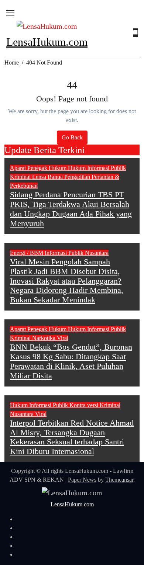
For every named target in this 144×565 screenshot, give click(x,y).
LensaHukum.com (47, 42)
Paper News (82, 479)
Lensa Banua (48, 177)
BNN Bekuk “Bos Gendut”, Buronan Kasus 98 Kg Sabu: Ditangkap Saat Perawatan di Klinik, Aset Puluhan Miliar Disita (71, 361)
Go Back (72, 137)
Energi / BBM (27, 253)
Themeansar (119, 479)
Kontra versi (84, 405)
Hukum (77, 168)
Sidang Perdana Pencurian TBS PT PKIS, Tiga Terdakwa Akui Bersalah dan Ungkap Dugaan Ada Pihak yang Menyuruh (71, 209)
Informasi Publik (106, 168)
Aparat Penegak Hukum (39, 168)
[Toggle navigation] (10, 12)
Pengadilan (78, 177)
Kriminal (21, 177)
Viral (62, 338)
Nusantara (97, 253)
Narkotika (44, 338)
